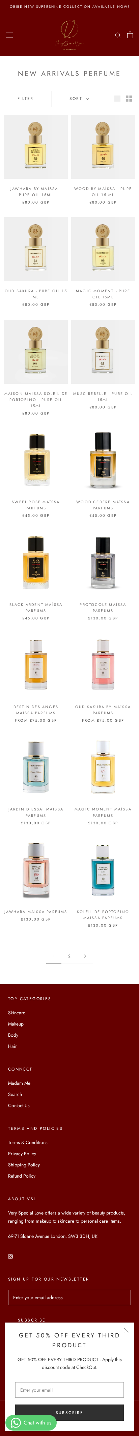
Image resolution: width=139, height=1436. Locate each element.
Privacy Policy (22, 1153)
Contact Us (19, 1105)
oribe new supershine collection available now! (70, 6)
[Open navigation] (9, 35)
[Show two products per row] (129, 99)
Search (15, 1094)
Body (13, 1035)
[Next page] (85, 956)
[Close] (126, 1330)
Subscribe (70, 1413)
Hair (12, 1046)
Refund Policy (21, 1176)
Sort (77, 99)
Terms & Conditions (28, 1142)
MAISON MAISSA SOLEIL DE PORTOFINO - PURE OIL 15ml (36, 399)
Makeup (16, 1023)
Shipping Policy (24, 1164)
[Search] (118, 35)
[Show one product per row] (117, 99)
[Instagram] (10, 1256)
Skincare (16, 1012)
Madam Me (19, 1083)
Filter (25, 99)
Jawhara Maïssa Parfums (35, 911)
